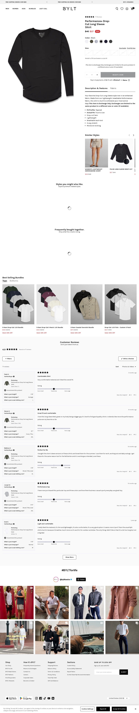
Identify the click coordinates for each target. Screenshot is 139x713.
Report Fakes (71, 671)
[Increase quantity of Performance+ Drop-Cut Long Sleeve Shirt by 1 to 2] (97, 74)
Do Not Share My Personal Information (78, 674)
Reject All (103, 709)
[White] (87, 41)
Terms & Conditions (54, 671)
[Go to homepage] (69, 9)
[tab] (96, 88)
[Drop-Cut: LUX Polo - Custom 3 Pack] (121, 304)
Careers (25, 674)
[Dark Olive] (91, 41)
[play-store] (26, 698)
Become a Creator (28, 681)
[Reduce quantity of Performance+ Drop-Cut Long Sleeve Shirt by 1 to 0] (87, 74)
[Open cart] (132, 8)
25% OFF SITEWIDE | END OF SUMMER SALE (69, 2)
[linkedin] (53, 698)
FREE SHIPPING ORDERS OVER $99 (16, 2)
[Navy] (106, 41)
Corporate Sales (28, 677)
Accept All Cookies (119, 709)
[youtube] (49, 698)
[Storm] (96, 41)
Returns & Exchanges (30, 668)
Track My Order (52, 677)
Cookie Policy (71, 665)
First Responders (10, 677)
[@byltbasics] (56, 579)
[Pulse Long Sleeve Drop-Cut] (121, 153)
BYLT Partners (9, 674)
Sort (117, 367)
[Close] (135, 709)
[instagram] (36, 698)
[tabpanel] (110, 111)
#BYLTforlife (69, 570)
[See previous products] (129, 135)
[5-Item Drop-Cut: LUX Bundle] (18, 304)
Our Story (8, 665)
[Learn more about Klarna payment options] (129, 80)
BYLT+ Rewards (128, 2)
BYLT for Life (8, 668)
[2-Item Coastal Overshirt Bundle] (87, 304)
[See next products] (133, 135)
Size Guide (122, 48)
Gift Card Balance (53, 681)
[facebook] (40, 698)
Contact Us (26, 671)
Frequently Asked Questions (32, 665)
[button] (41, 64)
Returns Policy (52, 668)
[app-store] (11, 698)
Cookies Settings (87, 709)
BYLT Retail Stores (10, 671)
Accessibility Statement (74, 668)
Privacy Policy (52, 674)
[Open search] (117, 8)
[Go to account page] (127, 8)
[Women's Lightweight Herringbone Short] (96, 153)
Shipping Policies (53, 665)
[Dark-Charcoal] (110, 41)
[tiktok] (44, 698)
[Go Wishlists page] (122, 8)
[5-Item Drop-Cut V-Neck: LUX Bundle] (52, 304)
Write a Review (130, 359)
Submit (124, 672)
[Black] (101, 41)
